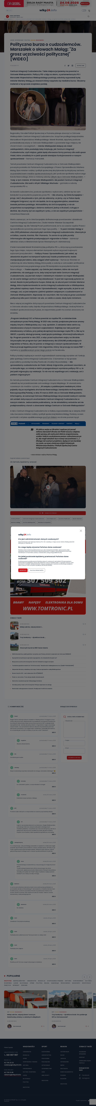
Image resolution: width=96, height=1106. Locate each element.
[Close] (81, 531)
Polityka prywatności (36, 570)
